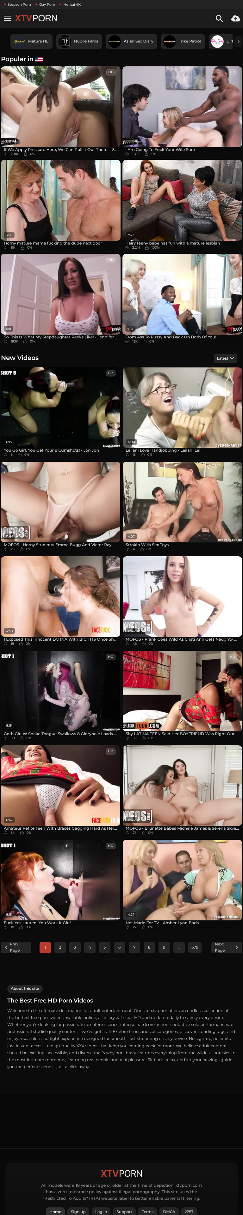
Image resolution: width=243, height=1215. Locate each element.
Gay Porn (47, 4)
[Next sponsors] (238, 41)
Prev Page (15, 947)
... (179, 947)
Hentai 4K (72, 4)
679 (194, 947)
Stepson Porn (19, 4)
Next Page (220, 947)
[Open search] (219, 18)
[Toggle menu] (7, 18)
